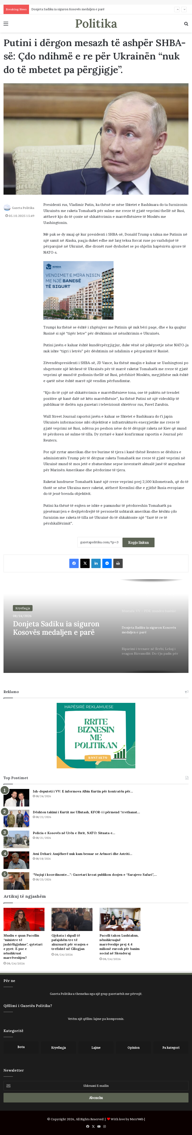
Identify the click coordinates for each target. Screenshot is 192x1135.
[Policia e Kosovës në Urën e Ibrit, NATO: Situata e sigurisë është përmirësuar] (16, 839)
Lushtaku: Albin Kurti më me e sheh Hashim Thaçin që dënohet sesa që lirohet (87, 9)
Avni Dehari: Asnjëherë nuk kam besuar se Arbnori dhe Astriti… (82, 854)
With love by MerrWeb (127, 1119)
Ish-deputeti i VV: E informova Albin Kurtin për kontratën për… (83, 791)
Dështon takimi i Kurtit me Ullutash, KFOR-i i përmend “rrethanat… (86, 812)
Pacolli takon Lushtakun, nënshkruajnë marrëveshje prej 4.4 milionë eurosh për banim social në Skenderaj (120, 944)
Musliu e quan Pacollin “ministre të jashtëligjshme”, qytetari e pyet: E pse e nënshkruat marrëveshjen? (23, 946)
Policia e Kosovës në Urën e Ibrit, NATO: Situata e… (74, 833)
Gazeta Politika (23, 208)
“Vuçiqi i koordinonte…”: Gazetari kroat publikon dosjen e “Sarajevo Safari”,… (95, 874)
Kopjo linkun (138, 542)
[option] (96, 626)
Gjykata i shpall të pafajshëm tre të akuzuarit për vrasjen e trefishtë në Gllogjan (70, 942)
